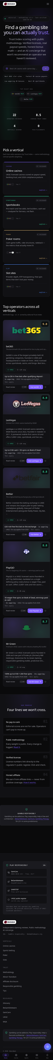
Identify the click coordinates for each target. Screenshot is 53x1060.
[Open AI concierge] (47, 1046)
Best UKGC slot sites (13, 76)
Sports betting (9, 950)
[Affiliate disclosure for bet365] (45, 387)
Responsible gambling (12, 986)
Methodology (8, 972)
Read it (17, 747)
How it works (29, 782)
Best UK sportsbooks (36, 81)
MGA (5, 1021)
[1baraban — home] (9, 4)
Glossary (6, 1003)
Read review (10, 387)
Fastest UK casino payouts (36, 76)
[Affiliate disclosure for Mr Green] (45, 681)
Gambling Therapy (42, 819)
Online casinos (9, 946)
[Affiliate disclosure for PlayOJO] (45, 610)
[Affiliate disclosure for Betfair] (45, 534)
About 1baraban (9, 977)
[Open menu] (48, 4)
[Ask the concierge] (45, 68)
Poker (5, 955)
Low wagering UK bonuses (14, 81)
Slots (5, 960)
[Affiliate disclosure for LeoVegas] (45, 460)
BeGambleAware (21, 819)
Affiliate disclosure (10, 981)
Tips (4, 990)
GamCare (31, 819)
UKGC (5, 1017)
